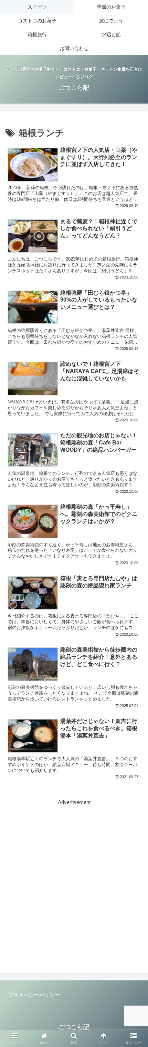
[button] (134, 881)
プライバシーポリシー (34, 995)
